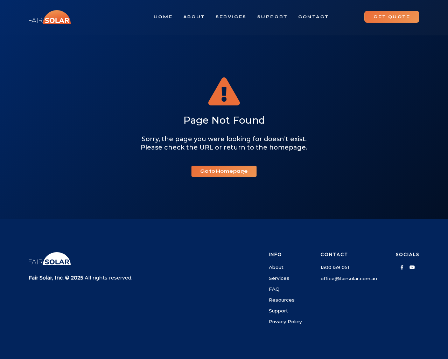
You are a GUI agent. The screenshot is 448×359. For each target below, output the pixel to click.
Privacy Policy (285, 321)
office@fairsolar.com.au (349, 278)
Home (163, 16)
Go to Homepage (224, 171)
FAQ (274, 289)
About (194, 16)
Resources (282, 300)
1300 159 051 (335, 267)
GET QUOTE (391, 16)
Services (231, 16)
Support (272, 16)
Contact (313, 16)
